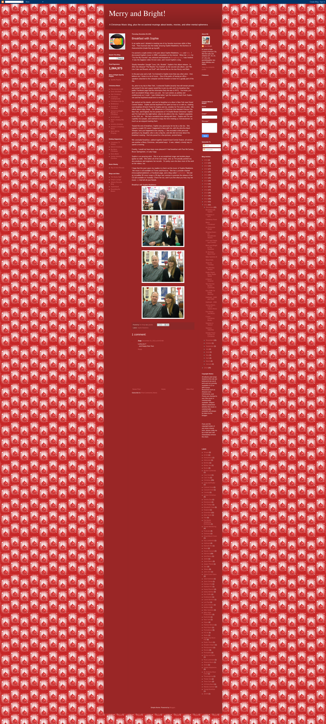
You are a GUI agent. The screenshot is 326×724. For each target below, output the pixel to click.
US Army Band (209, 684)
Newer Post (136, 389)
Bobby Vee (207, 465)
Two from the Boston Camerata (210, 286)
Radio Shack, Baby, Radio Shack (211, 274)
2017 (206, 187)
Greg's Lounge (116, 180)
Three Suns (208, 681)
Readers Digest (209, 645)
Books (206, 468)
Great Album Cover (210, 536)
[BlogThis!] (160, 325)
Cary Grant (207, 475)
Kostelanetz (208, 597)
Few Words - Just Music (210, 312)
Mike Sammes (209, 610)
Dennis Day (208, 499)
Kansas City (208, 584)
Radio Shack (208, 642)
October (209, 343)
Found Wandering (210, 526)
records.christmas (117, 124)
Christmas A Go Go (117, 101)
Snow (206, 665)
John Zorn (207, 572)
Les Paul (207, 602)
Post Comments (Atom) (149, 393)
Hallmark (207, 543)
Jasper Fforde (208, 564)
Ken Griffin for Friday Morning (210, 292)
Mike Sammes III (211, 257)
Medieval (207, 607)
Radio (206, 635)
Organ (206, 622)
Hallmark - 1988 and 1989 (211, 298)
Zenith (206, 694)
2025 (206, 163)
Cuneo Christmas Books (210, 318)
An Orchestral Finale (210, 228)
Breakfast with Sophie (210, 211)
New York (207, 620)
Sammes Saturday (210, 329)
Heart (206, 548)
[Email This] (158, 325)
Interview (207, 554)
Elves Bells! (115, 154)
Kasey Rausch (209, 589)
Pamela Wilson (209, 625)
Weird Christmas (116, 147)
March (208, 361)
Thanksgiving (208, 676)
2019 (206, 181)
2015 (206, 193)
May (207, 355)
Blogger (172, 707)
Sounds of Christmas (114, 107)
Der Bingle (208, 46)
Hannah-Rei (208, 546)
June (208, 352)
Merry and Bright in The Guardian (211, 247)
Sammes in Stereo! (209, 324)
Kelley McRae (208, 592)
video (189, 55)
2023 (206, 169)
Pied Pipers (208, 627)
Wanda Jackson (209, 687)
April (207, 358)
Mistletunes (115, 104)
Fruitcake (207, 531)
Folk (205, 518)
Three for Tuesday (210, 264)
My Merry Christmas (114, 150)
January (209, 364)
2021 (206, 175)
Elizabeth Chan (209, 507)
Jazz (205, 567)
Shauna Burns (209, 662)
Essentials (207, 512)
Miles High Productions (208, 613)
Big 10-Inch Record (117, 168)
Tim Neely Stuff (116, 177)
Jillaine (206, 569)
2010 (206, 368)
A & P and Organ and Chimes (211, 241)
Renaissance (208, 647)
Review (206, 650)
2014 (206, 196)
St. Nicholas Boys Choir (210, 253)
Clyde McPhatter (209, 483)
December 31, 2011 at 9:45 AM (153, 341)
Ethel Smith (208, 515)
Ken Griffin (207, 594)
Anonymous (208, 458)
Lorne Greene (208, 605)
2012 (206, 202)
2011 (206, 205)
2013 (206, 199)
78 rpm (206, 452)
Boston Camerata (210, 471)
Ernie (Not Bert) (116, 92)
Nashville (207, 617)
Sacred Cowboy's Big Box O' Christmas (117, 113)
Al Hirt (206, 455)
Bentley (206, 463)
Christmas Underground (115, 98)
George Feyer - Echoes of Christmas (211, 334)
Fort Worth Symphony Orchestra (207, 522)
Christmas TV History (115, 143)
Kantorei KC (208, 587)
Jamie (206, 559)
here (181, 53)
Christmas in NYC (210, 215)
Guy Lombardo (209, 541)
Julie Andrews (208, 579)
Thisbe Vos (207, 679)
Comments (209, 150)
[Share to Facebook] (165, 325)
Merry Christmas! (210, 223)
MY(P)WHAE (115, 117)
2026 (206, 160)
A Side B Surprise (209, 280)
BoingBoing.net (176, 57)
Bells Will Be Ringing (115, 132)
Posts (207, 146)
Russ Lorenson (209, 660)
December (210, 207)
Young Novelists (209, 689)
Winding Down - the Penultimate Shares (211, 235)
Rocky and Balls (209, 655)
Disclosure (207, 502)
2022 (206, 172)
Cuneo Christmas (210, 495)
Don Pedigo (208, 505)
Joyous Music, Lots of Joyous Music (211, 307)
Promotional (208, 630)
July (207, 349)
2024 (206, 166)
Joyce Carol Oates (210, 574)
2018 (206, 184)
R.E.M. (206, 633)
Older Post (190, 389)
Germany (207, 533)
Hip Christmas (116, 94)
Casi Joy (207, 478)
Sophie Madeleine (143, 328)
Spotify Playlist (116, 80)
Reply (140, 349)
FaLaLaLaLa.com (117, 89)
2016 (206, 190)
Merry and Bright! (137, 13)
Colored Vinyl (208, 487)
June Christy (208, 581)
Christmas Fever (211, 219)
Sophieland (181, 173)
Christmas (207, 480)
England (207, 510)
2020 (206, 178)
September (210, 346)
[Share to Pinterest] (168, 325)
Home (163, 389)
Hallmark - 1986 (211, 302)
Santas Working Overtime (116, 157)
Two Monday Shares (210, 268)
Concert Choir (208, 490)
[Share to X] (163, 325)
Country (206, 492)
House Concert (209, 551)
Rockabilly (207, 653)
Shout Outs (209, 260)
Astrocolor (207, 460)
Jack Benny (208, 556)
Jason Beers (208, 561)
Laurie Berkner (209, 600)
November (210, 340)
